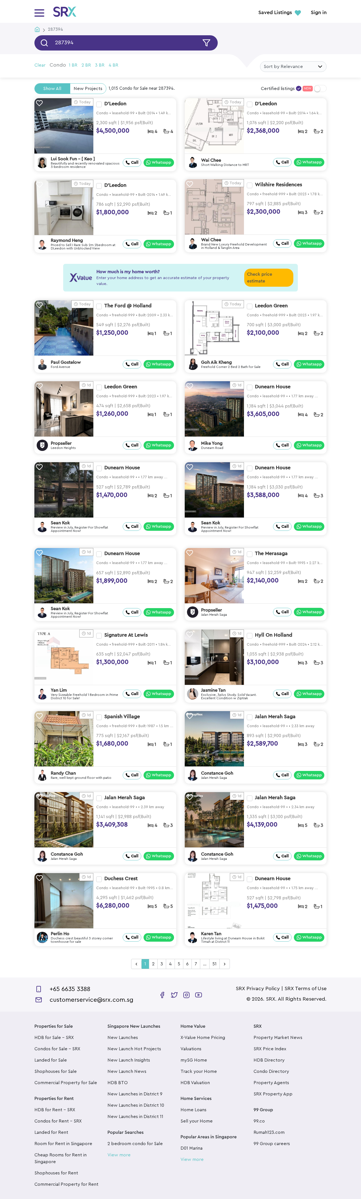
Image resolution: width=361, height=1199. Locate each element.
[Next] (225, 964)
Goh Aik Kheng (216, 362)
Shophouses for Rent (56, 1173)
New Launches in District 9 (134, 1094)
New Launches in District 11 (135, 1116)
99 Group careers (272, 1143)
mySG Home (193, 1060)
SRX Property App (273, 1094)
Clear (39, 65)
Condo (58, 64)
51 (214, 964)
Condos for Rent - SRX (58, 1121)
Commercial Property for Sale (65, 1082)
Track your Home (198, 1071)
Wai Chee (211, 160)
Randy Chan (63, 773)
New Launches (122, 1037)
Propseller (61, 443)
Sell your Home (196, 1121)
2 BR (86, 65)
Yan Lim (59, 690)
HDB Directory (269, 1060)
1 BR (73, 65)
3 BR (99, 65)
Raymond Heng (67, 240)
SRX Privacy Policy (258, 988)
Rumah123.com (269, 1132)
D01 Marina (191, 1148)
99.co (259, 1121)
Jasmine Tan (213, 690)
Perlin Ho (60, 933)
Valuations (190, 1049)
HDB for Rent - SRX (54, 1110)
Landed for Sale (50, 1060)
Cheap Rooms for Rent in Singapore (60, 1158)
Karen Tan (211, 933)
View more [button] (119, 1155)
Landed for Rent (51, 1132)
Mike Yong (212, 443)
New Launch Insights (128, 1060)
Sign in (319, 12)
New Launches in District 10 (135, 1105)
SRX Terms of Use (306, 988)
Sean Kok (60, 523)
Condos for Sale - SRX (57, 1049)
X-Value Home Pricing (202, 1037)
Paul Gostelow (66, 362)
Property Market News (278, 1037)
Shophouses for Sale (55, 1071)
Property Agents (271, 1082)
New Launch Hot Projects (134, 1049)
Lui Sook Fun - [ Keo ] (73, 159)
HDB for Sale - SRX (54, 1037)
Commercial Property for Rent (66, 1184)
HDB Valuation (195, 1082)
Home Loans (193, 1110)
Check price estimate (259, 277)
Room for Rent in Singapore (63, 1143)
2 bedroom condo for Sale (135, 1143)
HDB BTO (117, 1082)
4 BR (113, 65)
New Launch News (126, 1071)
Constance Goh (217, 773)
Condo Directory (271, 1071)
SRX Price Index (270, 1049)
